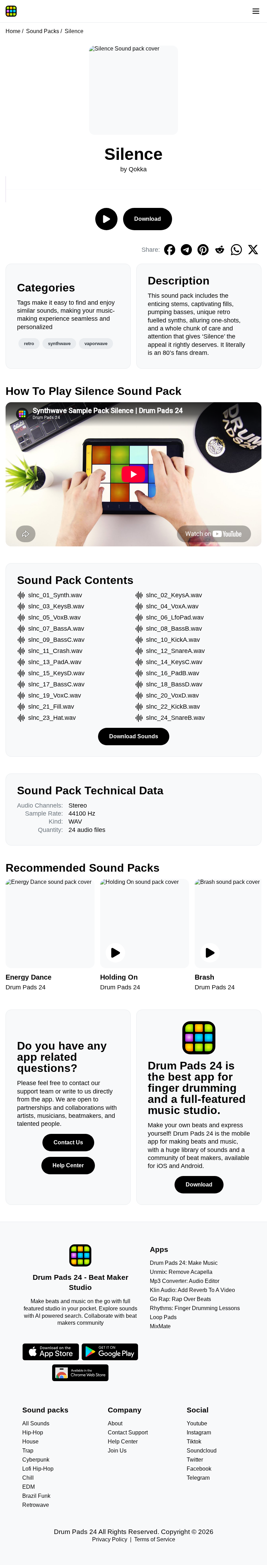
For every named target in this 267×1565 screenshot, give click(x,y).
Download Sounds (133, 736)
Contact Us (68, 1142)
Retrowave (35, 1505)
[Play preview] (115, 953)
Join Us (117, 1451)
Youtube (197, 1423)
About (115, 1423)
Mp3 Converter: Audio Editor (184, 1281)
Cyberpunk (35, 1460)
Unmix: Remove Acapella (181, 1272)
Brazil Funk (36, 1496)
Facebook (199, 1469)
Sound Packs (42, 31)
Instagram (199, 1432)
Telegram (198, 1478)
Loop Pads (163, 1317)
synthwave (59, 343)
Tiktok (194, 1442)
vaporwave (95, 343)
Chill (28, 1478)
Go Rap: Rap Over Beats (180, 1299)
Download (147, 219)
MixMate (160, 1326)
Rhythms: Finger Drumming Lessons (195, 1308)
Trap (27, 1451)
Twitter (195, 1460)
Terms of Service (154, 1539)
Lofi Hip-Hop (38, 1469)
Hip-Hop (32, 1432)
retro (29, 343)
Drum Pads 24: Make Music (184, 1263)
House (30, 1442)
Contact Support (128, 1432)
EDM (28, 1487)
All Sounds (35, 1423)
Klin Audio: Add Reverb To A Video (192, 1290)
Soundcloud (202, 1451)
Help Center (68, 1165)
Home (13, 31)
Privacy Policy (109, 1539)
